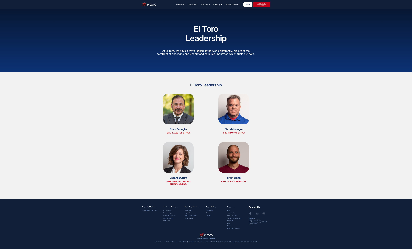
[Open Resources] (209, 4)
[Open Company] (221, 4)
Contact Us (254, 207)
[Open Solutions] (184, 4)
